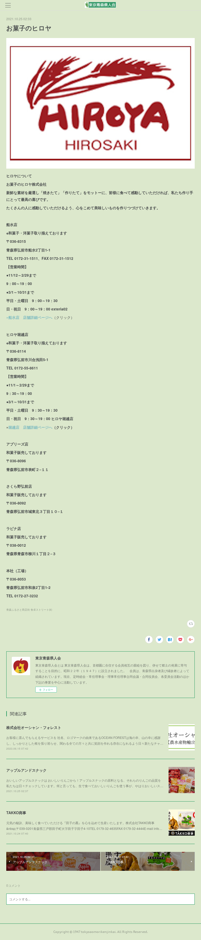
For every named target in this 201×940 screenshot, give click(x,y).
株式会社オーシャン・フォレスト (33, 727)
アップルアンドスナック (26, 770)
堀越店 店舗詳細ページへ (30, 427)
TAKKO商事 (16, 812)
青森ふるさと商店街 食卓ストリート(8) (29, 609)
